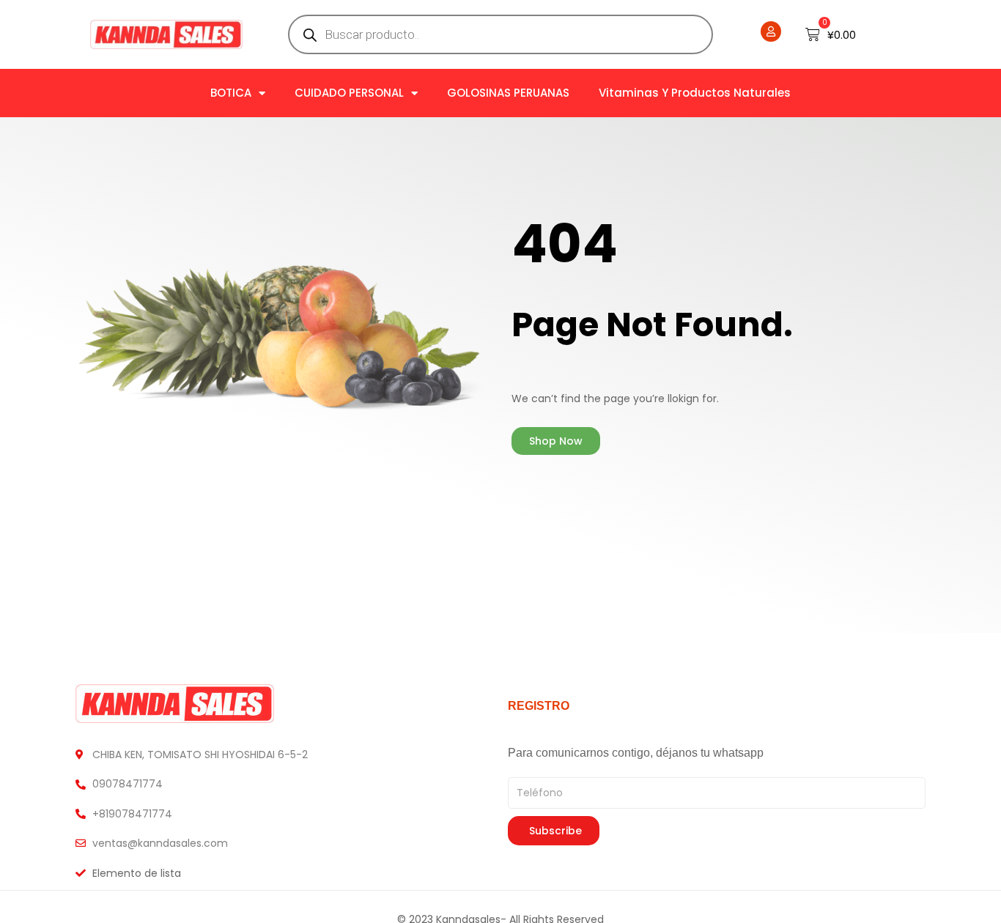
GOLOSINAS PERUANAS (508, 92)
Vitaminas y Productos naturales (695, 92)
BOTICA (230, 92)
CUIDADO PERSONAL (349, 92)
